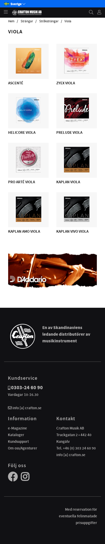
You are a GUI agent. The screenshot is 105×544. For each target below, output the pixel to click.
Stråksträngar (49, 21)
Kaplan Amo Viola (24, 231)
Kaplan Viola (68, 181)
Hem (11, 21)
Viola (67, 21)
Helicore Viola (21, 132)
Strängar (27, 21)
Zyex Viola (65, 83)
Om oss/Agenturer (22, 448)
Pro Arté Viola (21, 181)
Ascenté (15, 83)
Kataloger (16, 434)
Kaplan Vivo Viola (72, 231)
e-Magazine (17, 428)
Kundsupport (18, 441)
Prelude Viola (69, 132)
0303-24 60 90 (27, 387)
